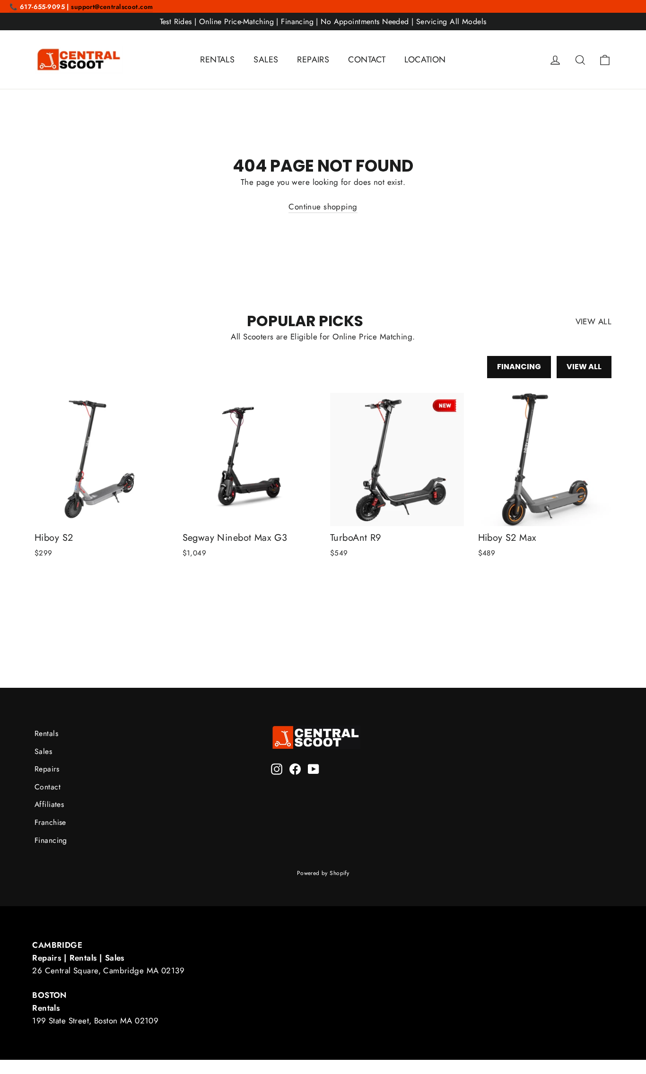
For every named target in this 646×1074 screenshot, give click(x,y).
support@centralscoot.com (112, 6)
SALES (265, 59)
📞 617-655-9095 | (40, 6)
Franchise (50, 822)
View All (584, 366)
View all (593, 321)
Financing (519, 366)
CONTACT (366, 59)
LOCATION (424, 59)
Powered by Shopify (323, 873)
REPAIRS (313, 59)
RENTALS (217, 59)
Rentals (46, 733)
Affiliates (49, 804)
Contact (48, 786)
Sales (43, 751)
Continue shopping (322, 206)
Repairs (47, 768)
